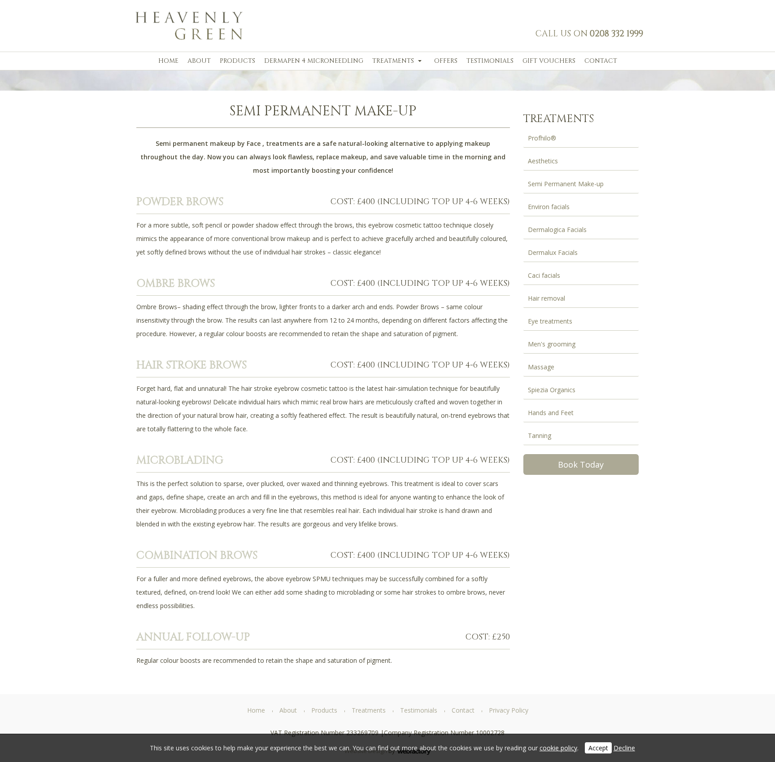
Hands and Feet (551, 412)
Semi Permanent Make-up (566, 184)
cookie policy (558, 748)
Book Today (581, 464)
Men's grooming (551, 344)
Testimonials (490, 61)
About (199, 61)
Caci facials (544, 275)
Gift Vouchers (548, 61)
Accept (598, 748)
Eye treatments (550, 321)
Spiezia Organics (551, 389)
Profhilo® (542, 138)
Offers (445, 61)
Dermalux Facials (553, 252)
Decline (624, 748)
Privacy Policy (508, 710)
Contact (600, 61)
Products (237, 61)
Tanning (539, 435)
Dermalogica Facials (557, 229)
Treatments (393, 61)
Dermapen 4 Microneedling (313, 61)
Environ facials (549, 206)
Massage (541, 367)
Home (168, 61)
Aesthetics (543, 161)
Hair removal (546, 298)
